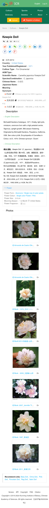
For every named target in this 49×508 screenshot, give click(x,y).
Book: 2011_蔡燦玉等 (22, 469)
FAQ (31, 492)
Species (24, 10)
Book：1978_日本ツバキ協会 (25, 309)
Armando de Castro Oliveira (24, 245)
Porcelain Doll (14, 479)
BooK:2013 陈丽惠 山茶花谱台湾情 (27, 341)
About (40, 15)
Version (11, 492)
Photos (40, 10)
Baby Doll (24, 477)
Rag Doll (24, 479)
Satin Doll (33, 479)
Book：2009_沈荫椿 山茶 (23, 373)
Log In (44, 3)
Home (4, 28)
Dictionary (9, 15)
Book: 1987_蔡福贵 (21, 437)
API (17, 492)
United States (17, 63)
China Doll (33, 477)
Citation (38, 492)
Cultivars (9, 10)
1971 (30, 66)
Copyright (24, 492)
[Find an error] (3, 41)
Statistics (24, 15)
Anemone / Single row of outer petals (29, 193)
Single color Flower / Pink (26, 195)
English (37, 3)
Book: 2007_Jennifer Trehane (25, 405)
